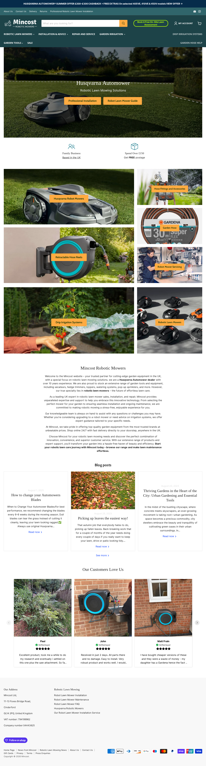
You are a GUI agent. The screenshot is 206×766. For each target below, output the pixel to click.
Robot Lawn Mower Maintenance (71, 699)
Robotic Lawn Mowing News (53, 750)
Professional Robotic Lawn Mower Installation (71, 11)
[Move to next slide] (197, 623)
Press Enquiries (43, 753)
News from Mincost (27, 750)
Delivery (33, 11)
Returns (43, 11)
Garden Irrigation (112, 34)
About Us (8, 11)
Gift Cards (8, 753)
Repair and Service (83, 34)
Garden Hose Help (191, 42)
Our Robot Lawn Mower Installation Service (77, 712)
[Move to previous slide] (9, 623)
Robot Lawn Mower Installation (70, 695)
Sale (30, 42)
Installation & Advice (52, 34)
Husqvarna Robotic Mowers (69, 708)
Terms (29, 753)
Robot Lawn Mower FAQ (66, 704)
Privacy (20, 753)
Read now (35, 531)
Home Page (9, 750)
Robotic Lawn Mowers (18, 34)
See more (102, 555)
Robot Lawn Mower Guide (123, 100)
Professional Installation (82, 100)
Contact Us (21, 11)
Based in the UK (71, 157)
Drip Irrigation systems (187, 34)
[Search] (123, 23)
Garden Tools (13, 42)
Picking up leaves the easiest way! (103, 518)
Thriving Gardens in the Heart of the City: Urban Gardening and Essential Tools (170, 495)
